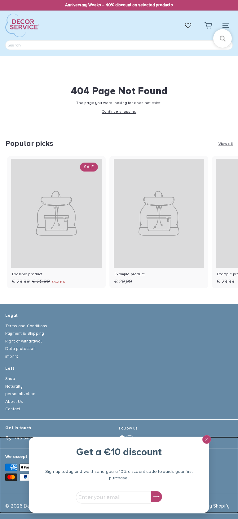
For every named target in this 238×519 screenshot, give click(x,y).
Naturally (14, 386)
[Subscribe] (156, 496)
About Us (14, 401)
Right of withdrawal (23, 341)
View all (225, 144)
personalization (20, 393)
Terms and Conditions (26, 326)
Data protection (20, 348)
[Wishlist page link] (191, 25)
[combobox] (119, 45)
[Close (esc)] (206, 439)
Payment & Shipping (24, 333)
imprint (11, 356)
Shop (10, 378)
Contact (12, 409)
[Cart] (208, 25)
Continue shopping (119, 111)
